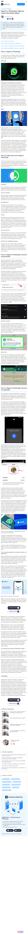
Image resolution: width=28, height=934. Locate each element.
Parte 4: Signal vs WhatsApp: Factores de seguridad (12, 48)
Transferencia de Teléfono (7, 790)
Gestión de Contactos (16, 781)
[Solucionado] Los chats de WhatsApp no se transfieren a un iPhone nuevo (14, 768)
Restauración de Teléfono (7, 781)
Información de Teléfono (16, 784)
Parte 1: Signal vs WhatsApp (7, 41)
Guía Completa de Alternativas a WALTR (10, 765)
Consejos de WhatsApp (6, 8)
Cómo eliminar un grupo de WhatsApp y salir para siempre (13, 763)
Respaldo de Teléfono (6, 779)
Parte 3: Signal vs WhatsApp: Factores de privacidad (12, 46)
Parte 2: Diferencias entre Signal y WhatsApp (11, 43)
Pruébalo (10, 830)
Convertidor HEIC (15, 787)
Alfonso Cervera (10, 16)
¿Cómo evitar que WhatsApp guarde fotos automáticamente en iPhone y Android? (14, 755)
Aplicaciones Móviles (6, 784)
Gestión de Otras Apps (6, 787)
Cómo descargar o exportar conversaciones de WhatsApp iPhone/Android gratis (13, 761)
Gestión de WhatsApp (15, 779)
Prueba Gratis (21, 4)
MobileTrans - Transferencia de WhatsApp (11, 818)
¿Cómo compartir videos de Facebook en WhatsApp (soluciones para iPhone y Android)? (12, 758)
